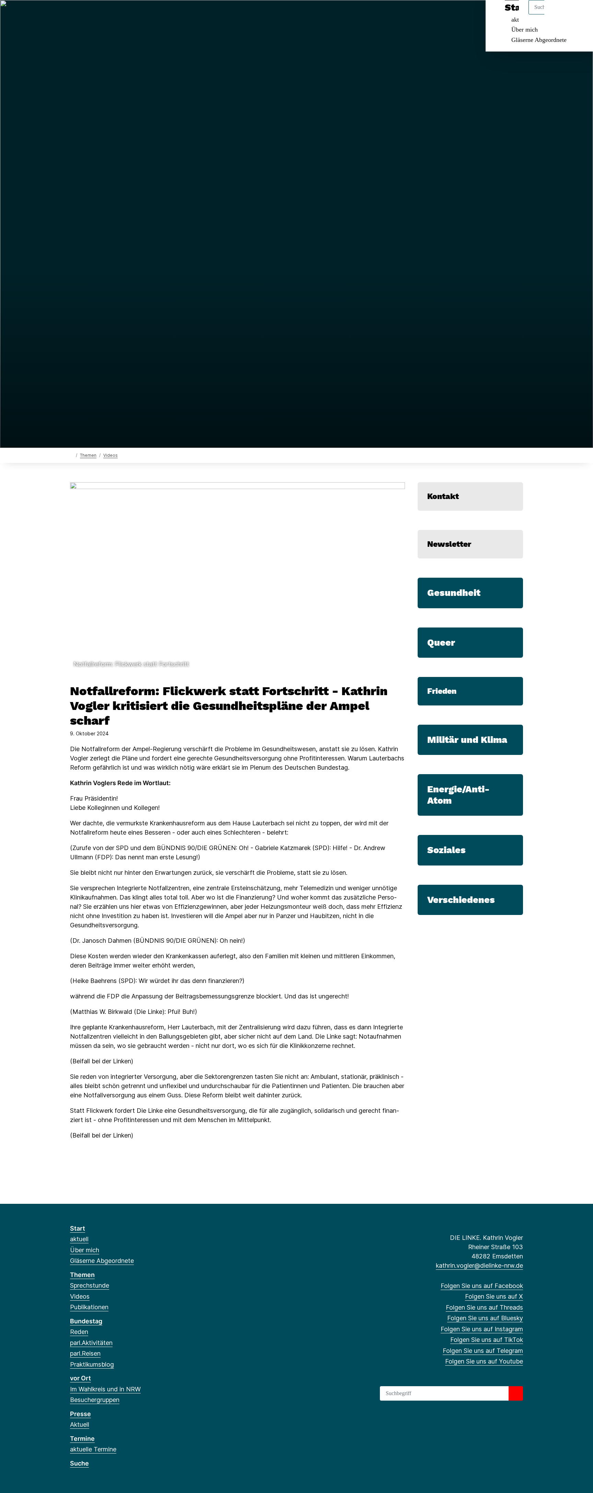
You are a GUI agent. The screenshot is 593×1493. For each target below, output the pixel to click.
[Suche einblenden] (558, 14)
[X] (85, 14)
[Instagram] (119, 14)
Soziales (446, 850)
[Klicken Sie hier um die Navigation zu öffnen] (578, 14)
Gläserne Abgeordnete (539, 39)
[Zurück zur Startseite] (71, 455)
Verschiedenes (461, 899)
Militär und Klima (467, 739)
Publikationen (89, 1307)
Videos (110, 455)
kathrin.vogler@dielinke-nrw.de (479, 1265)
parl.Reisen (85, 1353)
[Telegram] (141, 14)
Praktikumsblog (92, 1364)
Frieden (441, 691)
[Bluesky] (107, 14)
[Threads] (96, 14)
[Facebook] (73, 14)
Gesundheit (453, 592)
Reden (79, 1331)
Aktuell (79, 1424)
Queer (441, 642)
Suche (79, 1463)
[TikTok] (129, 14)
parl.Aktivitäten (91, 1342)
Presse (80, 1413)
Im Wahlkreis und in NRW (105, 1389)
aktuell (79, 1239)
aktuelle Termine (93, 1449)
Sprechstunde (89, 1285)
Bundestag (86, 1321)
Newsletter (449, 544)
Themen (88, 455)
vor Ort (80, 1378)
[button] (237, 576)
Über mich (524, 29)
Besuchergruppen (94, 1399)
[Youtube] (152, 14)
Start (77, 1228)
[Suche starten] (516, 1393)
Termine (82, 1438)
